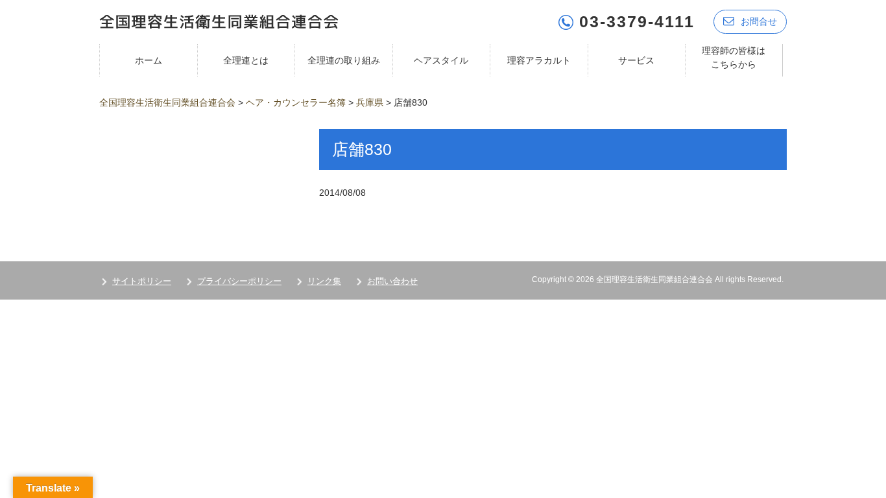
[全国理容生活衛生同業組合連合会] (219, 20)
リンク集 (324, 281)
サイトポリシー (141, 281)
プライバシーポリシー (239, 281)
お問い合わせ (392, 281)
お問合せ (759, 21)
